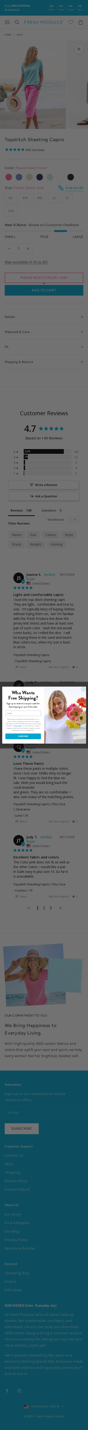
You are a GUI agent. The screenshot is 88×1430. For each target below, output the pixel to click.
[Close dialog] (83, 689)
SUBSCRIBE (23, 736)
